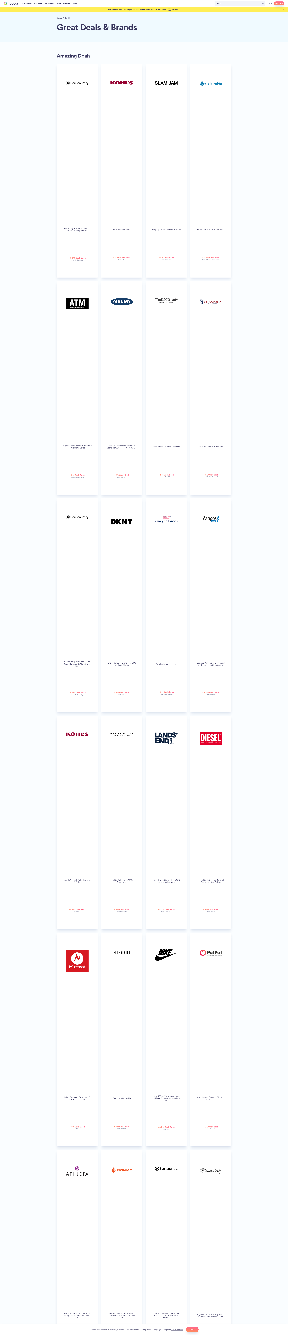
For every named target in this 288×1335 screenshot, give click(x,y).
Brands (59, 18)
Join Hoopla (279, 3)
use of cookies (177, 1329)
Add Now (175, 9)
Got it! (192, 1329)
